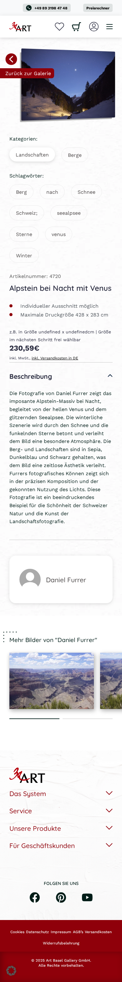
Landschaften (32, 154)
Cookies (17, 931)
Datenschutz (37, 931)
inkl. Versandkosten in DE (55, 358)
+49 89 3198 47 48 (51, 8)
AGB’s (78, 931)
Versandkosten (98, 931)
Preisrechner (97, 8)
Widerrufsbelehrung (61, 943)
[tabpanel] (51, 681)
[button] (11, 970)
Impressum (61, 931)
